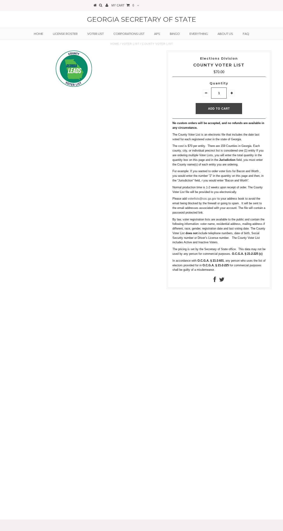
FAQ (246, 33)
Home (38, 33)
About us (225, 33)
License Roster (65, 33)
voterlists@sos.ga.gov (202, 198)
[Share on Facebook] (215, 280)
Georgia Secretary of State (141, 19)
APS (157, 33)
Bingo (175, 33)
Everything (198, 33)
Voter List (95, 33)
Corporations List (128, 33)
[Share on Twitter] (221, 280)
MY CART (122, 5)
